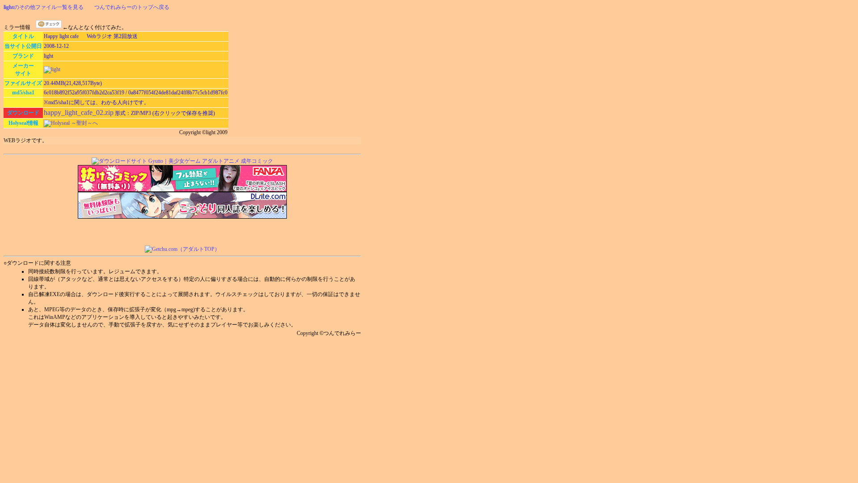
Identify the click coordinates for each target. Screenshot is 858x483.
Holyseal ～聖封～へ (74, 123)
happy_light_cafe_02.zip (79, 112)
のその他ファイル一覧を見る (44, 7)
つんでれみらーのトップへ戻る (131, 7)
